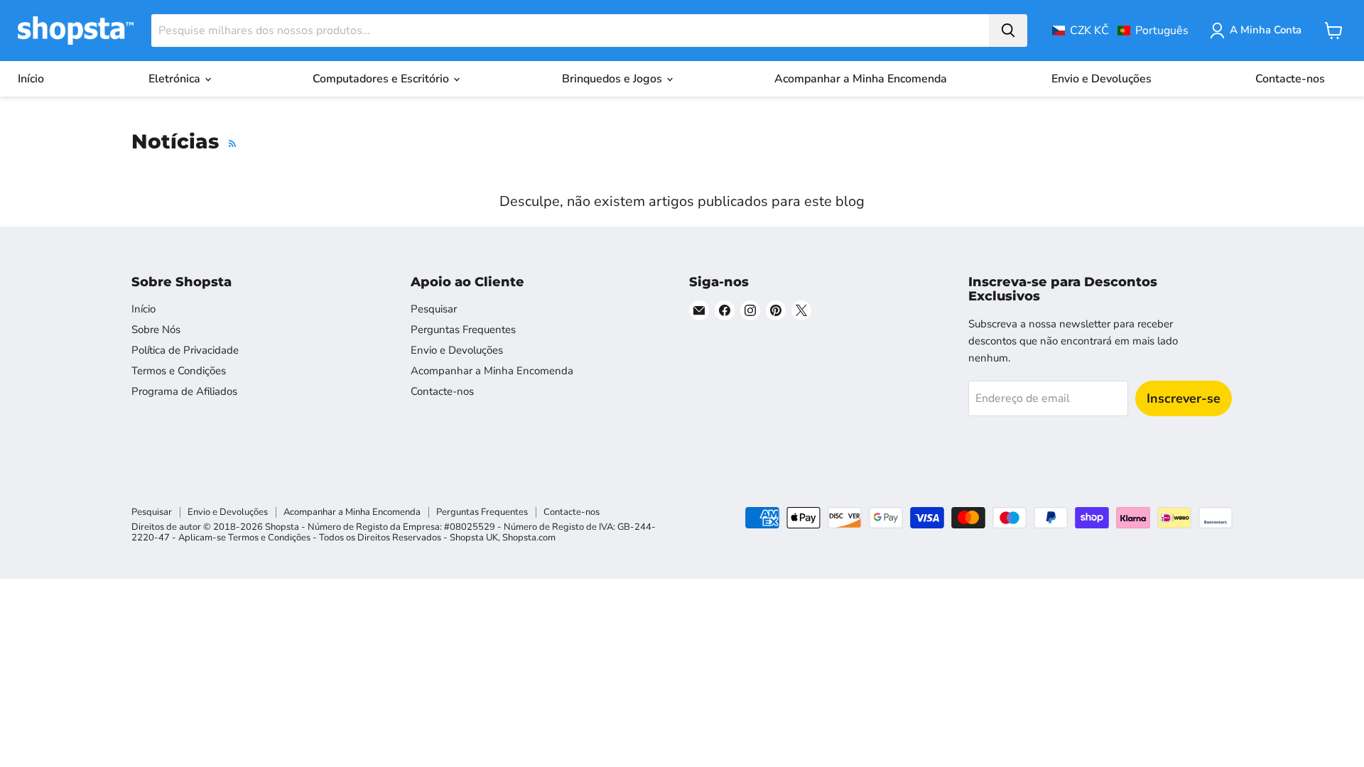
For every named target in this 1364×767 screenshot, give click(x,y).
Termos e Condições (178, 371)
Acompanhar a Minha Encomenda (860, 79)
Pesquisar (434, 309)
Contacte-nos (1290, 79)
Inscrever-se (1183, 398)
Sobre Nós (155, 329)
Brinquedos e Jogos (613, 79)
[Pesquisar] (1008, 30)
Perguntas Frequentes (463, 329)
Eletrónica (175, 79)
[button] (1120, 30)
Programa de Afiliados (184, 391)
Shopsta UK (474, 537)
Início (31, 79)
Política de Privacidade (185, 350)
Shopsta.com (529, 537)
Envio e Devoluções (1101, 79)
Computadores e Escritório (382, 79)
